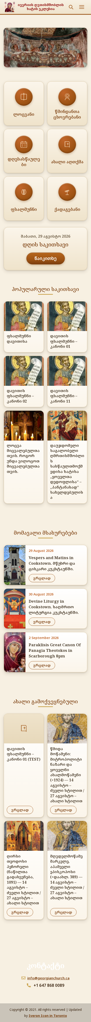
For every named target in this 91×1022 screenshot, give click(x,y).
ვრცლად (42, 578)
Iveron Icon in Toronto (48, 1015)
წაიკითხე (46, 258)
